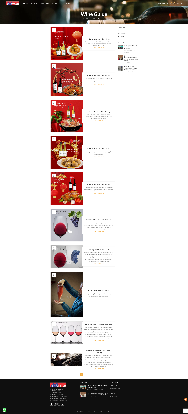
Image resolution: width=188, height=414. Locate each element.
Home (84, 18)
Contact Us (113, 391)
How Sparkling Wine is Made (98, 290)
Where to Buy (113, 396)
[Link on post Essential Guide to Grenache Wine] (67, 225)
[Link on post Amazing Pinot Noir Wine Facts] (67, 256)
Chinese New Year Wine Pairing (98, 39)
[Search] (167, 3)
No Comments (134, 62)
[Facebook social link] (51, 404)
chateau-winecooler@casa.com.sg (59, 400)
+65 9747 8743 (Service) (57, 394)
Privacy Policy (113, 385)
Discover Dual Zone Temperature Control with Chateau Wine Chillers (130, 68)
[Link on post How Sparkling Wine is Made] (67, 294)
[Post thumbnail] (120, 49)
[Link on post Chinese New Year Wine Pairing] (67, 43)
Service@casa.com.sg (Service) (59, 398)
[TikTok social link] (62, 404)
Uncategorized (121, 33)
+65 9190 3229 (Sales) (57, 392)
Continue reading (99, 47)
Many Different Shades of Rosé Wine (98, 325)
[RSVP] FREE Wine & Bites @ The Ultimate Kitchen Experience (130, 47)
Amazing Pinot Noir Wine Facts (98, 250)
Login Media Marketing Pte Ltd (105, 411)
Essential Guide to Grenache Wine (98, 219)
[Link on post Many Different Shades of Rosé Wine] (67, 332)
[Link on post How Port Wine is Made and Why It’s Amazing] (67, 359)
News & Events (121, 30)
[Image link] (58, 384)
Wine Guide (121, 36)
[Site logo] (12, 3)
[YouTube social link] (58, 404)
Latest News (113, 393)
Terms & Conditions (115, 388)
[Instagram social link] (55, 404)
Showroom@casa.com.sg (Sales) (59, 396)
